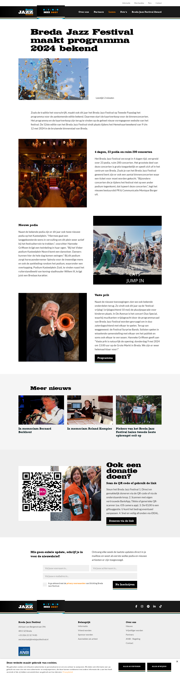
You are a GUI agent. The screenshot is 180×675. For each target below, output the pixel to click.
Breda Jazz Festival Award (147, 12)
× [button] (177, 662)
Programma (105, 358)
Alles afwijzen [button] (159, 666)
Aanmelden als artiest (88, 639)
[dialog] (90, 667)
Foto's (123, 12)
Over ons (84, 12)
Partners (99, 12)
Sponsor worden (85, 634)
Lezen (112, 12)
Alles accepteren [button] (131, 666)
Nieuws (129, 626)
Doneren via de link (121, 521)
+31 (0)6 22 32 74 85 (27, 635)
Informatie (126, 3)
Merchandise (139, 3)
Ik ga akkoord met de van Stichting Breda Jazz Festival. (75, 584)
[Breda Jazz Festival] (27, 12)
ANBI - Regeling (133, 639)
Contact (159, 3)
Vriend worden (84, 630)
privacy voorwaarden (76, 583)
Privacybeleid (68, 672)
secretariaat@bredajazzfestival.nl (33, 639)
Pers (150, 3)
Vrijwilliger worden (134, 630)
